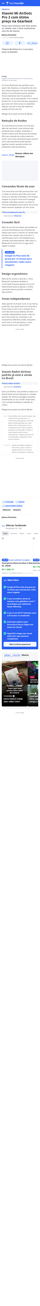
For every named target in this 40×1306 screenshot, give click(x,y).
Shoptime (17, 387)
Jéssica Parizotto (9, 35)
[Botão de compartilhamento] (7, 43)
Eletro (22, 533)
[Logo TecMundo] (15, 3)
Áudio (36, 533)
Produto (5, 9)
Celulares (13, 533)
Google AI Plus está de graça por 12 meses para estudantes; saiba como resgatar (18, 260)
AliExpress (18, 216)
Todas (5, 533)
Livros (29, 533)
